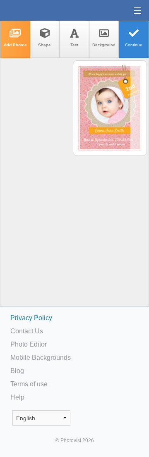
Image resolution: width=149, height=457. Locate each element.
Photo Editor (28, 344)
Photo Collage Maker (32, 10)
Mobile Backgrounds (40, 357)
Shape (44, 45)
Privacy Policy (31, 317)
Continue (133, 45)
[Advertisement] (36, 189)
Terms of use (29, 384)
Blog (17, 370)
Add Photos (15, 45)
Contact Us (26, 331)
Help (17, 397)
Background (103, 45)
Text (74, 45)
